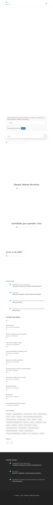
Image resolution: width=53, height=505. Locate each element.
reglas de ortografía (29, 430)
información (14, 425)
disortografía (38, 422)
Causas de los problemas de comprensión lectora (32, 416)
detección (21, 430)
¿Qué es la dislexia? (10, 325)
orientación (24, 433)
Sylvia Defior (19, 416)
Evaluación (15, 292)
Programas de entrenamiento (12, 430)
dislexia (39, 419)
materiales (32, 422)
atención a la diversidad (11, 419)
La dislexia (16, 495)
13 (43, 57)
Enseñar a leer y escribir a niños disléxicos (14, 360)
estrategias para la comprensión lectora (14, 422)
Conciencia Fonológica (31, 300)
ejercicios (8, 425)
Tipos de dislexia (9, 394)
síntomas (13, 416)
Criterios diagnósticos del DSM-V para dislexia (15, 403)
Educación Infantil (27, 425)
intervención (26, 422)
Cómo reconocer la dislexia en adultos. (14, 342)
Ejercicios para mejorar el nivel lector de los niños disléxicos (18, 368)
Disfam (29, 419)
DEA (29, 433)
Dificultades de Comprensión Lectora (13, 433)
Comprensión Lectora (17, 284)
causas (44, 422)
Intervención (27, 284)
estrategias (34, 419)
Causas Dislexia (13, 57)
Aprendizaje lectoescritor (19, 300)
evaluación (42, 433)
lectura (8, 416)
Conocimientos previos (21, 419)
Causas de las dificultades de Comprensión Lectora (16, 351)
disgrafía (35, 425)
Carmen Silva (13, 30)
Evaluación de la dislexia (11, 386)
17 (43, 106)
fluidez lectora (35, 433)
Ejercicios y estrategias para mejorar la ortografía (16, 334)
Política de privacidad (34, 495)
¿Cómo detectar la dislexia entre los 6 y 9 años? (16, 377)
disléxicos (20, 425)
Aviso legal (26, 495)
